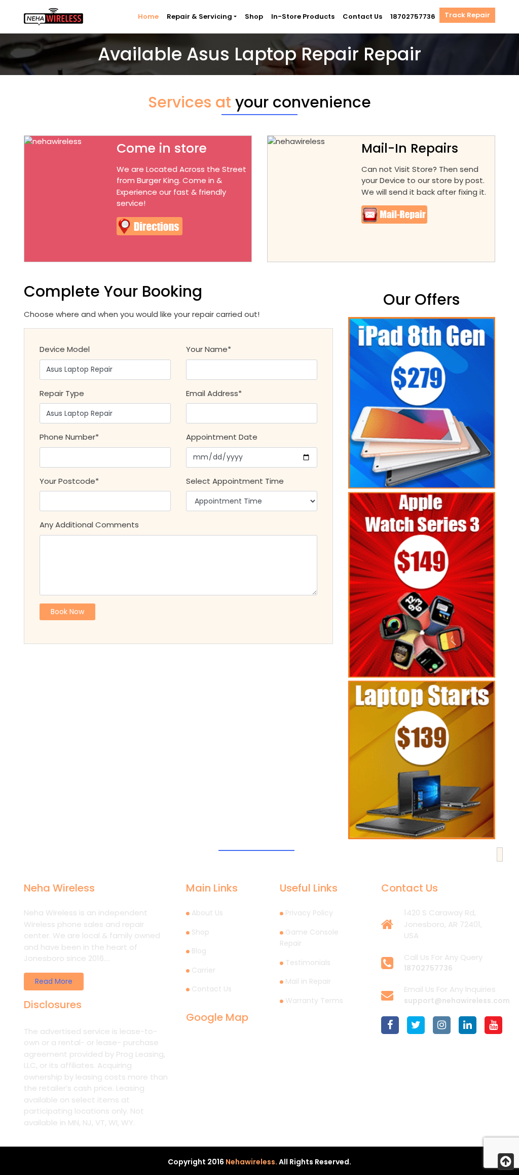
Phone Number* (69, 437)
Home (148, 16)
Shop (254, 16)
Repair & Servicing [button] (199, 16)
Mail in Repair (308, 981)
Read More (53, 981)
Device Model (65, 349)
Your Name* (208, 349)
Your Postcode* (69, 481)
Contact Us (362, 16)
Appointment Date (221, 437)
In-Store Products (303, 16)
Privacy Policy (309, 913)
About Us (207, 913)
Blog (199, 951)
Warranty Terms (314, 1000)
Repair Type (62, 393)
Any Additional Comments (89, 524)
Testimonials (307, 962)
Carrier (203, 970)
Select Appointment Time (235, 481)
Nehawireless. (251, 1162)
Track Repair (467, 15)
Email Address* (214, 393)
